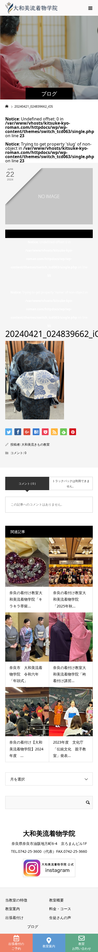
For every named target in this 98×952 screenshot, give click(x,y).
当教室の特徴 (16, 900)
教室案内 (49, 946)
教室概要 (56, 900)
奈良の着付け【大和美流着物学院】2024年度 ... (26, 749)
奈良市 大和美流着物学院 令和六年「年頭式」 (25, 674)
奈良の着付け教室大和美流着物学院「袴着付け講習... (69, 674)
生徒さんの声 (60, 917)
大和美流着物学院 (49, 833)
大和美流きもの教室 (35, 444)
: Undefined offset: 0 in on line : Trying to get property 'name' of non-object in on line (49, 284)
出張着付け (14, 917)
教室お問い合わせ (81, 946)
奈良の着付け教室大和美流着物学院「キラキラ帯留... (25, 599)
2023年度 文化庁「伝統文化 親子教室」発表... (69, 749)
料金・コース (60, 908)
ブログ (32, 926)
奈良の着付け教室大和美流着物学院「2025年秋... (69, 599)
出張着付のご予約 (16, 946)
